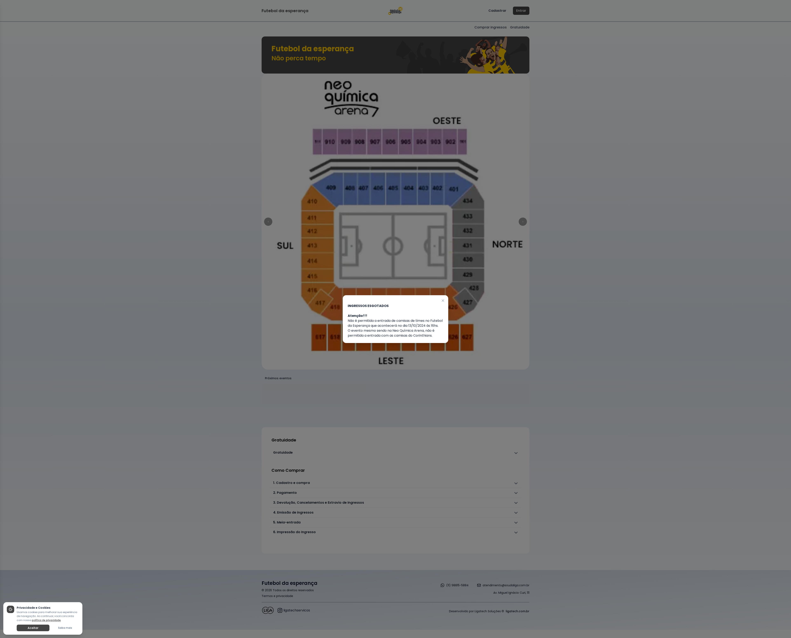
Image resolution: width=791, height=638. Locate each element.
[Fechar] (443, 300)
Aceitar (33, 628)
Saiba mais (65, 628)
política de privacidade (46, 620)
